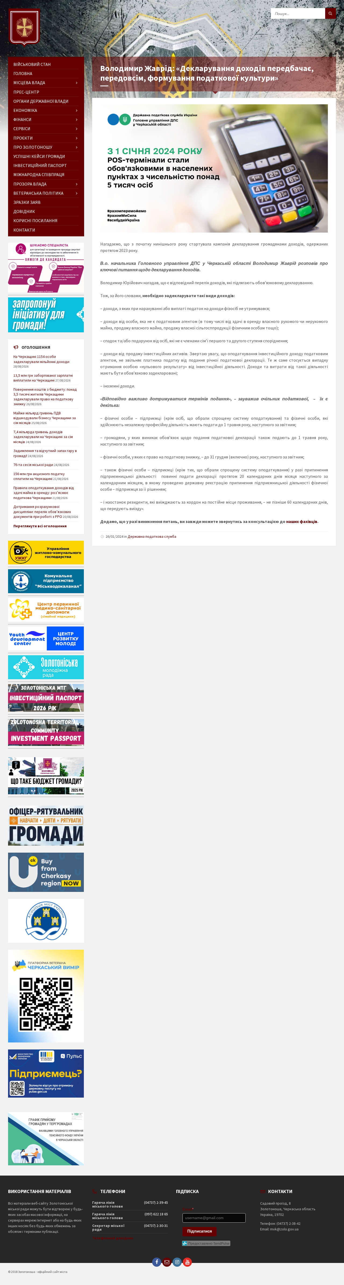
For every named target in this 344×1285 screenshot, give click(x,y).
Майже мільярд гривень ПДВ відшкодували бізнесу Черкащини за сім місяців (44, 418)
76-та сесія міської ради (33, 464)
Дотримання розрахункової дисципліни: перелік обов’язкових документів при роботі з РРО (42, 511)
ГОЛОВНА (22, 73)
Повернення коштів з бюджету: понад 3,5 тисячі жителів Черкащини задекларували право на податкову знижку (45, 397)
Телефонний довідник (112, 1238)
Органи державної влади (41, 101)
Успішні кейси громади (39, 156)
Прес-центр (26, 92)
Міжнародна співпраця (38, 174)
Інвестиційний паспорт (40, 165)
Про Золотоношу (32, 147)
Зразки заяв (27, 202)
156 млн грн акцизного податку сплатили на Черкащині (39, 476)
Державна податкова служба (152, 536)
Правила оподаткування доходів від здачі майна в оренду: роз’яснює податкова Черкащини (43, 492)
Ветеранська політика (38, 193)
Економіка (25, 110)
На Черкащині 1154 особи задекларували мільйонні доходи (41, 359)
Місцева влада (29, 82)
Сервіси (21, 128)
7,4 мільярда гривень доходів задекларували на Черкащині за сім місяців (43, 436)
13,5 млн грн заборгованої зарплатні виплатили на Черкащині (43, 378)
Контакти (24, 230)
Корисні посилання (35, 220)
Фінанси (22, 119)
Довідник (24, 211)
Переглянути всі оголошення (40, 526)
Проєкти (23, 138)
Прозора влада (29, 184)
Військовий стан (32, 64)
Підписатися (199, 1231)
